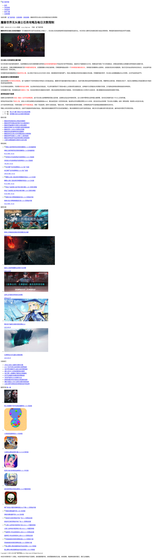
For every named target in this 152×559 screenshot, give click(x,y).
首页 (5, 5)
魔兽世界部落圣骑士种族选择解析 (14, 121)
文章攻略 (7, 14)
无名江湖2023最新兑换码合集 (13, 365)
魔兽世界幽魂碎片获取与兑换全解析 (15, 125)
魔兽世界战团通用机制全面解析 (14, 131)
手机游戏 (7, 7)
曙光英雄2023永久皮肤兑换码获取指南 (16, 382)
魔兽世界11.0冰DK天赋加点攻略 (14, 129)
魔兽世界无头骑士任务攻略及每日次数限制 (17, 133)
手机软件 (7, 9)
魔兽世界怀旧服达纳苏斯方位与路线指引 (17, 123)
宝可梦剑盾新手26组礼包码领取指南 (15, 369)
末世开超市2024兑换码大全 (13, 377)
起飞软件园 (11, 17)
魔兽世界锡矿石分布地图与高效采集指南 (17, 127)
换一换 (9, 387)
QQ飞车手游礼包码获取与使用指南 (15, 367)
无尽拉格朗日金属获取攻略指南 (14, 375)
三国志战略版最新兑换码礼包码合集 (15, 140)
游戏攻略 (26, 17)
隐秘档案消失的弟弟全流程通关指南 (15, 379)
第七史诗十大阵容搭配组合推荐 (14, 371)
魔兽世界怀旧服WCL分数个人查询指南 (16, 135)
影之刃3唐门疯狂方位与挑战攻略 (20, 112)
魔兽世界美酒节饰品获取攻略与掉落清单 (17, 138)
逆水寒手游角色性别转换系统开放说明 (17, 384)
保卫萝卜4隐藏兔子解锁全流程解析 (15, 373)
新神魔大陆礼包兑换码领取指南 (20, 114)
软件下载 (7, 11)
